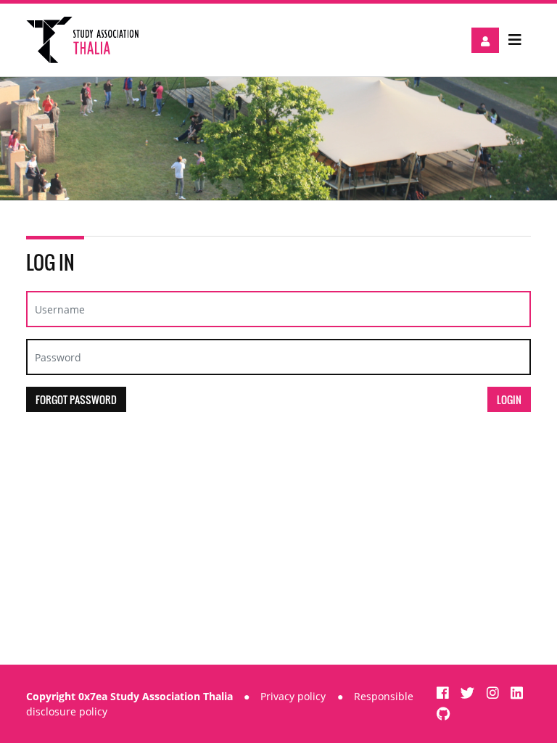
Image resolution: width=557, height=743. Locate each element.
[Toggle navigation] (515, 40)
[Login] (485, 40)
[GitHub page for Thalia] (443, 713)
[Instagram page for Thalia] (495, 692)
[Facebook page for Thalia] (445, 692)
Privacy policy (293, 696)
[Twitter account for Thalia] (469, 692)
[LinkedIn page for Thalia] (517, 692)
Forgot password (76, 399)
